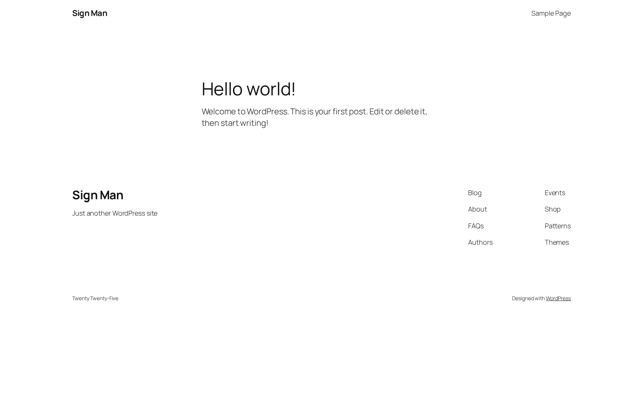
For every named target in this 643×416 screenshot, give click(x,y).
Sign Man (89, 13)
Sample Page (551, 13)
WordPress (558, 298)
